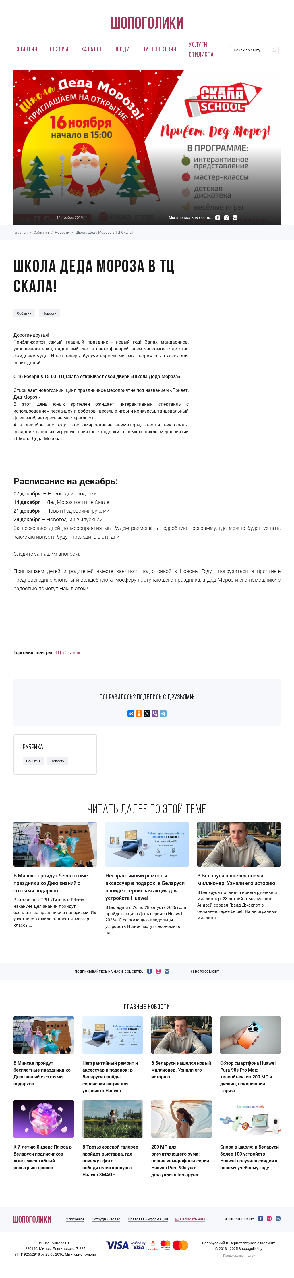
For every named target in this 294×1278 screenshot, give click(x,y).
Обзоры (59, 50)
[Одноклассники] (139, 713)
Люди (122, 50)
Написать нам (192, 1219)
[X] (147, 713)
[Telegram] (163, 713)
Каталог (91, 50)
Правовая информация (148, 1219)
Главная (20, 232)
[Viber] (155, 713)
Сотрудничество (106, 1219)
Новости (62, 232)
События (26, 50)
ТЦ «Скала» (67, 652)
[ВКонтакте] (130, 713)
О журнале (75, 1219)
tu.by (251, 1256)
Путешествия (159, 50)
